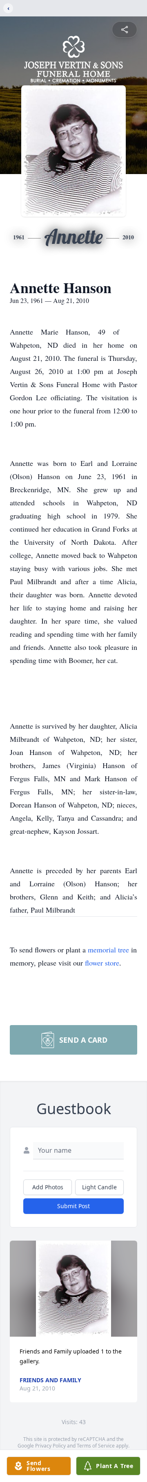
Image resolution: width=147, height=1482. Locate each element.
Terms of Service (96, 1445)
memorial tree (108, 949)
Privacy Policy (50, 1445)
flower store (102, 963)
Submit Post (73, 1206)
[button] (73, 1289)
